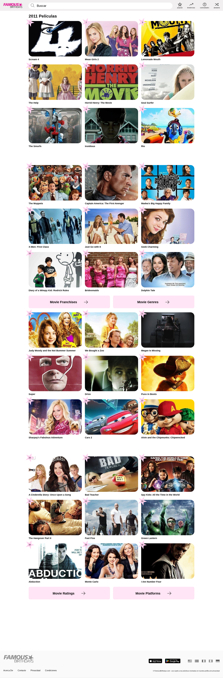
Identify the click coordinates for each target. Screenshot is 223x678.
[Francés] (204, 661)
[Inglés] (190, 661)
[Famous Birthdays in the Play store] (172, 661)
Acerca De (8, 670)
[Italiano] (211, 661)
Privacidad (35, 670)
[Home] (56, 659)
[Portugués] (197, 661)
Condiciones (51, 670)
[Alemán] (218, 661)
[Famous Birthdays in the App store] (155, 661)
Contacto (22, 670)
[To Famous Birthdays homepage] (13, 5)
